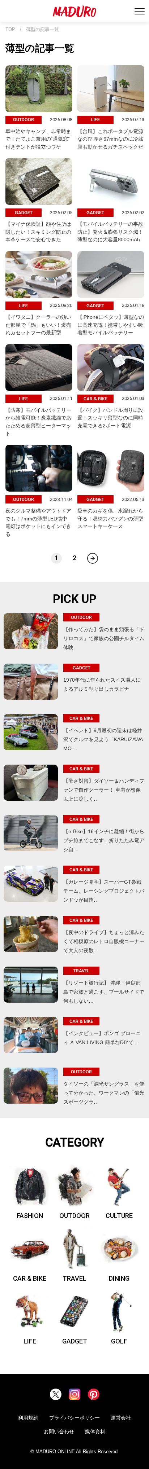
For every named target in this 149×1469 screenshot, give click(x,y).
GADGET (74, 1341)
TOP (10, 29)
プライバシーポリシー (74, 1418)
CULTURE (119, 1215)
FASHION (30, 1215)
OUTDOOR (74, 1215)
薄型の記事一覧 (42, 29)
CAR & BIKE (29, 1278)
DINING (119, 1278)
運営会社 (121, 1418)
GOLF (119, 1341)
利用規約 (28, 1418)
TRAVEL (74, 1278)
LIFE (30, 1341)
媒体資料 (95, 1431)
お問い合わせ (59, 1431)
